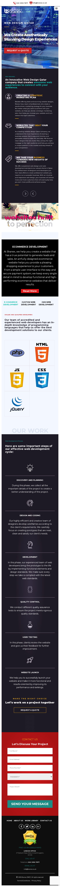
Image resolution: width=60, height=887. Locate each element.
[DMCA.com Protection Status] (30, 835)
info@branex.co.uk (40, 3)
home (9, 818)
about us (18, 818)
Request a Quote (18, 50)
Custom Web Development (28, 300)
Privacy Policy (36, 878)
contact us (46, 818)
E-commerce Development (10, 300)
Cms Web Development (46, 300)
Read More (30, 288)
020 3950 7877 (22, 3)
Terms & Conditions (23, 878)
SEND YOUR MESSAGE (30, 801)
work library (31, 818)
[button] (29, 189)
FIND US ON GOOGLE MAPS (30, 845)
